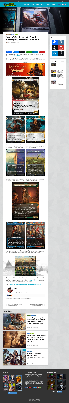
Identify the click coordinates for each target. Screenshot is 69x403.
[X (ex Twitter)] (32, 387)
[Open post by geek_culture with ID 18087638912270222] (6, 387)
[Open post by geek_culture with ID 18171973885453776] (12, 387)
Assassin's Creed (9, 298)
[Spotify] (40, 387)
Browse (32, 4)
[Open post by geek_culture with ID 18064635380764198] (12, 379)
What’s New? (26, 4)
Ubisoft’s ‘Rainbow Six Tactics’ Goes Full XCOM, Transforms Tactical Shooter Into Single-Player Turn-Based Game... (36, 338)
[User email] (12, 295)
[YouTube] (30, 387)
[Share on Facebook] (9, 52)
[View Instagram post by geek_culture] (8, 382)
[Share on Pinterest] (42, 52)
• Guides (27, 1)
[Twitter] (10, 295)
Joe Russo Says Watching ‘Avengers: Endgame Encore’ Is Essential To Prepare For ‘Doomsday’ (60, 65)
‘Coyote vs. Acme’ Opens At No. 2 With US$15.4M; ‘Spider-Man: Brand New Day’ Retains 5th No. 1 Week (60, 76)
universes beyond (27, 298)
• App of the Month (22, 1)
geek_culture (5, 375)
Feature (29, 315)
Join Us (39, 400)
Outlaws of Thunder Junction (34, 280)
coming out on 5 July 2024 (15, 55)
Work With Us (35, 400)
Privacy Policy (31, 400)
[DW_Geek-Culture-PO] (25, 69)
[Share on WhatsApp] (29, 52)
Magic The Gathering (16, 298)
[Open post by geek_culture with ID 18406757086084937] (6, 379)
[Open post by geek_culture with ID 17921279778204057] (19, 387)
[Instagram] (28, 387)
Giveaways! (48, 4)
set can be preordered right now (32, 284)
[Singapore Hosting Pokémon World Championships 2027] (53, 71)
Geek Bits (16, 34)
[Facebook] (8, 295)
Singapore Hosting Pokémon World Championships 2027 (60, 71)
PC (31, 351)
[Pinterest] (38, 387)
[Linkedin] (34, 387)
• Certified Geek (11, 1)
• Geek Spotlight (16, 1)
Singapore (42, 4)
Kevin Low (30, 327)
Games (13, 34)
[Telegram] (36, 387)
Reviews (37, 4)
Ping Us (53, 4)
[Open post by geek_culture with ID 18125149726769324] (19, 379)
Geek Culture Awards (6, 1)
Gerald (9, 42)
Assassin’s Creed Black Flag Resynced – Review (34, 354)
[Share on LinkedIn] (35, 52)
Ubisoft (22, 298)
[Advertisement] (25, 47)
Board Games (8, 34)
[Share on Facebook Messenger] (16, 52)
